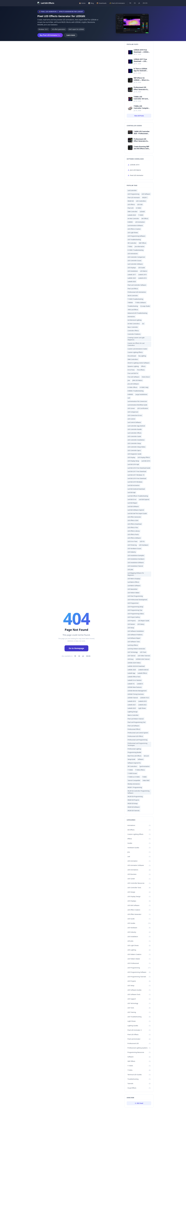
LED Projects (132, 621)
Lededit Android (143, 670)
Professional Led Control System (138, 733)
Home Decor (146, 377)
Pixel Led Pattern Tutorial (136, 719)
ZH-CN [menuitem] (145, 3)
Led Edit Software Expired (136, 510)
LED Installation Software (136, 562)
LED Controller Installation (136, 440)
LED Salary (140, 624)
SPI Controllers (132, 766)
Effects (143, 366)
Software (140, 759)
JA (83, 656)
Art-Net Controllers (134, 324)
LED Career (131, 408)
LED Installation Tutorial (135, 566)
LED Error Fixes (132, 541)
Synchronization (144, 766)
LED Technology (133, 652)
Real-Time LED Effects (134, 756)
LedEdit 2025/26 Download (136, 666)
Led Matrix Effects (133, 582)
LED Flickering (132, 545)
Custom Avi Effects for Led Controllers (136, 344)
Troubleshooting (133, 306)
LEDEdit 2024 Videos (134, 663)
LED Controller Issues (134, 260)
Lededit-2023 (132, 708)
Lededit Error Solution (134, 680)
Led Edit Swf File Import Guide (137, 513)
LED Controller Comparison (136, 257)
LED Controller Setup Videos (136, 447)
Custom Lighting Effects (135, 352)
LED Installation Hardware (136, 559)
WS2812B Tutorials (134, 810)
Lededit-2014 (142, 278)
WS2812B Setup (132, 803)
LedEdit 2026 (132, 670)
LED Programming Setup (135, 607)
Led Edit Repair (132, 503)
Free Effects (141, 370)
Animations (131, 316)
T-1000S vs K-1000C (134, 777)
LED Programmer (133, 603)
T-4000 (144, 777)
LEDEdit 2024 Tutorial (142, 659)
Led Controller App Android (136, 426)
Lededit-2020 (132, 281)
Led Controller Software (135, 264)
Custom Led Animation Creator (137, 349)
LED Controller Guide (134, 436)
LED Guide (141, 268)
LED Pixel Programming (135, 596)
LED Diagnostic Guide (134, 454)
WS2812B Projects (133, 800)
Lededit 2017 (132, 274)
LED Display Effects (144, 457)
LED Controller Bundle (135, 429)
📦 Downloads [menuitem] (101, 3)
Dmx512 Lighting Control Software (138, 363)
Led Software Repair (134, 638)
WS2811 (144, 197)
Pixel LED (130, 208)
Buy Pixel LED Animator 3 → (50, 35)
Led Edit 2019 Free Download (137, 478)
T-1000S (140, 215)
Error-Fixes (131, 370)
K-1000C (138, 208)
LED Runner (131, 624)
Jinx (129, 380)
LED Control (131, 419)
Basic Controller (133, 327)
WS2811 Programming (135, 787)
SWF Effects (142, 243)
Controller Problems (134, 334)
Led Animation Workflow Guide (137, 405)
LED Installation (133, 271)
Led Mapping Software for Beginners (136, 574)
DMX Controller (132, 211)
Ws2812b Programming (135, 796)
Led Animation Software (135, 225)
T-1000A (130, 770)
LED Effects (131, 204)
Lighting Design (132, 712)
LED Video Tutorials (144, 656)
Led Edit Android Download (136, 489)
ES (79, 656)
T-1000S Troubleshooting (135, 299)
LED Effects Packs (133, 534)
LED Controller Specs (134, 450)
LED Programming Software (136, 236)
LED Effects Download (134, 524)
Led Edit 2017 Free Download (137, 471)
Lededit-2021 (132, 705)
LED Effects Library (134, 531)
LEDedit (142, 211)
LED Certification (142, 408)
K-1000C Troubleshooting (135, 250)
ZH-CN (88, 656)
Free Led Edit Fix (133, 373)
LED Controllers (141, 201)
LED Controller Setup (134, 443)
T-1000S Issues (132, 773)
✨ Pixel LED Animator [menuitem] (117, 3)
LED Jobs (130, 569)
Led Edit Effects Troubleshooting (138, 496)
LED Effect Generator (134, 517)
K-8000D (130, 394)
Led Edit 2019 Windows (135, 482)
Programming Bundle (134, 752)
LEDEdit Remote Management (137, 691)
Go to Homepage (76, 648)
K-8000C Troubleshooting (135, 391)
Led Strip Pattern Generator (136, 649)
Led (129, 398)
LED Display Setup (133, 461)
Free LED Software (133, 377)
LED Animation (140, 222)
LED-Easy (130, 659)
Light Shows (142, 708)
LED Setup (131, 628)
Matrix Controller (133, 715)
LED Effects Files (133, 527)
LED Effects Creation (134, 229)
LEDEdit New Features (135, 687)
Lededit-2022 (142, 705)
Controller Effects (133, 331)
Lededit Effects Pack (134, 677)
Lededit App (131, 673)
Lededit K (140, 684)
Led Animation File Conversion (137, 401)
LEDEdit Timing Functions (136, 694)
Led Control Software (134, 422)
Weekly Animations (134, 784)
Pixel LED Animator (136, 175)
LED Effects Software (134, 538)
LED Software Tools (134, 642)
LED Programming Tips (135, 610)
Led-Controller (132, 190)
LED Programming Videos (136, 614)
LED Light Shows (133, 232)
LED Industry (132, 552)
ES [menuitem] (135, 3)
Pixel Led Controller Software (137, 285)
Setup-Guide (131, 759)
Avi (143, 324)
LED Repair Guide (143, 621)
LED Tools (143, 652)
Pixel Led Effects (133, 289)
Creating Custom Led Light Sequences (136, 339)
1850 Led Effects (133, 310)
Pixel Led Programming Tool (136, 722)
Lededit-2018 (142, 701)
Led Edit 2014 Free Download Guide (139, 468)
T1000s (130, 246)
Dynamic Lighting (133, 366)
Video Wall (146, 780)
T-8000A (130, 302)
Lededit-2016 (132, 701)
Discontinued (132, 356)
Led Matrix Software (134, 585)
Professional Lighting (134, 749)
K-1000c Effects (132, 387)
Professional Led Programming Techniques (137, 744)
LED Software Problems (135, 635)
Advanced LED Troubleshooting (137, 313)
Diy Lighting (142, 356)
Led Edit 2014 (146, 461)
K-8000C (130, 222)
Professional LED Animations (137, 292)
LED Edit (140, 204)
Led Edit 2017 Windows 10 (136, 475)
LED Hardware (143, 545)
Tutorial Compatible (134, 780)
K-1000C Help (144, 387)
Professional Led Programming (137, 740)
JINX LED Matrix (137, 380)
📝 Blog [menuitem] (91, 3)
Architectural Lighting (134, 320)
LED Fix (142, 541)
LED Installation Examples (136, 555)
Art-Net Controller (133, 218)
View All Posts (139, 116)
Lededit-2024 (132, 215)
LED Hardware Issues (134, 548)
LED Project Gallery (134, 617)
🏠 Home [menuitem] (82, 3)
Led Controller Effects (134, 433)
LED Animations (133, 253)
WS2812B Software (134, 807)
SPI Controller (132, 243)
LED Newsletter (132, 589)
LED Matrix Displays (134, 579)
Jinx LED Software (133, 384)
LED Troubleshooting (134, 239)
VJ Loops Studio (145, 306)
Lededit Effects (142, 673)
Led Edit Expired (144, 499)
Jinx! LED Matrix (135, 170)
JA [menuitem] (139, 3)
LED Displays (132, 268)
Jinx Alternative (139, 246)
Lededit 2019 (142, 274)
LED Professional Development (137, 600)
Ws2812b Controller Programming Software (138, 792)
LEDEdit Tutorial (133, 698)
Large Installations (141, 394)
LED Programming (133, 194)
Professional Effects (134, 729)
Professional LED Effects (135, 736)
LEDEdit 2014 (134, 165)
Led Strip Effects (133, 645)
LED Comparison (133, 412)
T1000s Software (140, 302)
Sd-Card (146, 756)
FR (75, 656)
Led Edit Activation (133, 485)
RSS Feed (140, 1103)
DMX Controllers (133, 359)
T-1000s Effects (140, 770)
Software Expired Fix (134, 763)
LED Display (131, 457)
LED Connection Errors (135, 415)
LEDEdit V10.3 (144, 698)
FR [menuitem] (130, 3)
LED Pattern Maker (134, 593)
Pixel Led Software (133, 726)
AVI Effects (145, 218)
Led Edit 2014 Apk (133, 464)
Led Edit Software (133, 506)
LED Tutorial (131, 656)
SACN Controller (133, 295)
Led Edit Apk (131, 492)
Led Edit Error (132, 499)
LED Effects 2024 (133, 520)
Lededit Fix (131, 684)
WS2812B (131, 201)
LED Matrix (143, 271)
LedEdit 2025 (132, 278)
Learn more (70, 35)
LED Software (146, 194)
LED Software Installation (136, 631)
